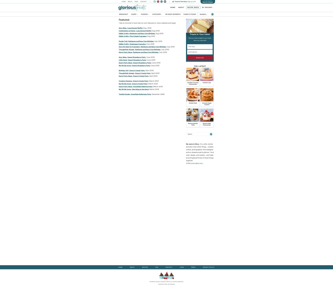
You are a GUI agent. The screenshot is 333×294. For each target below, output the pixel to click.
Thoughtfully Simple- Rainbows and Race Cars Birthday (140, 49)
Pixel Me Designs (170, 284)
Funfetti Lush (207, 82)
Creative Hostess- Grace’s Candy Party (133, 81)
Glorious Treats (132, 7)
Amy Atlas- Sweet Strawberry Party (132, 57)
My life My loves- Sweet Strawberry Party (134, 65)
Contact (143, 1)
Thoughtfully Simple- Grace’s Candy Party (135, 73)
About (130, 1)
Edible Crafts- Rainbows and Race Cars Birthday (137, 33)
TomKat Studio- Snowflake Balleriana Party (135, 94)
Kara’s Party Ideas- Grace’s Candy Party (134, 76)
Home (124, 1)
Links (182, 267)
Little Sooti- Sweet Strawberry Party (132, 60)
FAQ (156, 267)
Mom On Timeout (208, 2)
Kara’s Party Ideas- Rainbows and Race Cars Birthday (139, 52)
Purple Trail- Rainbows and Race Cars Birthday (136, 41)
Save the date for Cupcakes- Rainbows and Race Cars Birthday (142, 47)
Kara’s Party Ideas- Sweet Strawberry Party (135, 63)
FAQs (136, 1)
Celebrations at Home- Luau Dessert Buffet (135, 31)
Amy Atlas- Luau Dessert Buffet (131, 28)
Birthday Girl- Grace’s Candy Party (132, 70)
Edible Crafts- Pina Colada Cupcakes (133, 36)
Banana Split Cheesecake (207, 124)
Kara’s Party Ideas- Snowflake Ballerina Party (136, 86)
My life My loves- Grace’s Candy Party (133, 84)
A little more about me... (195, 163)
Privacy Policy (209, 267)
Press (193, 267)
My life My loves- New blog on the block (134, 89)
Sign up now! (185, 1)
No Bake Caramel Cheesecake (192, 83)
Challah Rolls (193, 103)
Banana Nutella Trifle (193, 124)
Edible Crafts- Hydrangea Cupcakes (132, 44)
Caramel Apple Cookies (207, 103)
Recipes (145, 267)
